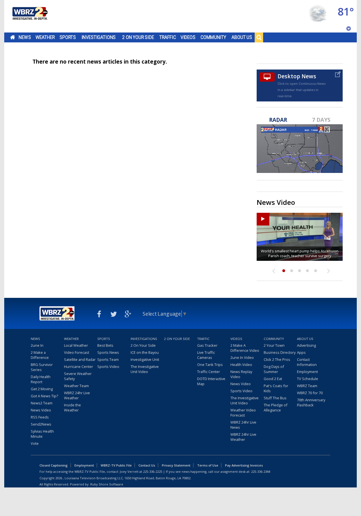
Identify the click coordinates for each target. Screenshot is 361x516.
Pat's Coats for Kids (276, 388)
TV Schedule (307, 378)
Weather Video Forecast (243, 412)
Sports (68, 37)
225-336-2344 (260, 471)
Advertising (306, 345)
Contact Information (307, 362)
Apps (301, 352)
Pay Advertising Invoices (244, 465)
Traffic (167, 37)
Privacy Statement (176, 465)
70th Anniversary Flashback (311, 402)
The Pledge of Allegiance (275, 407)
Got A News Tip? (44, 395)
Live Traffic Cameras (206, 355)
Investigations (99, 37)
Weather (45, 37)
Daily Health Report (40, 379)
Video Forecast (76, 352)
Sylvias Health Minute (42, 434)
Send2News (41, 424)
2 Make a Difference (40, 355)
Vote (35, 443)
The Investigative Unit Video (145, 369)
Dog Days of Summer (274, 369)
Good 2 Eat (273, 378)
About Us (242, 37)
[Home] (29, 16)
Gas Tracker (207, 345)
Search (258, 37)
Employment (307, 371)
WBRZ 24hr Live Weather (77, 395)
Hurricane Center (78, 366)
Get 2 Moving (42, 388)
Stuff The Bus (275, 397)
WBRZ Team (307, 385)
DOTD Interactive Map (211, 381)
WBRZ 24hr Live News (243, 425)
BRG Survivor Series (42, 367)
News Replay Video (241, 374)
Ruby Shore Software (106, 484)
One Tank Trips (210, 364)
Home (12, 37)
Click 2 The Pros (277, 359)
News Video (41, 410)
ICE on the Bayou (145, 352)
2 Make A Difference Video (244, 348)
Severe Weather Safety (78, 376)
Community (213, 37)
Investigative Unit (145, 359)
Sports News (108, 352)
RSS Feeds (40, 417)
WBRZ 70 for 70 (310, 392)
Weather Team (76, 385)
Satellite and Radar (80, 359)
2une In (37, 345)
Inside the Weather (72, 407)
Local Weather (76, 345)
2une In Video (242, 357)
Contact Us (146, 465)
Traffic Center (208, 371)
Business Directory (280, 352)
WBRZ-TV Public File (116, 465)
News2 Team (41, 403)
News (25, 37)
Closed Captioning (53, 465)
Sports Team (108, 359)
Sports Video (108, 366)
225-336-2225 (152, 471)
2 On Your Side (138, 37)
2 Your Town (274, 345)
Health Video (241, 364)
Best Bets (105, 345)
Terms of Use (207, 465)
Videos (187, 37)
